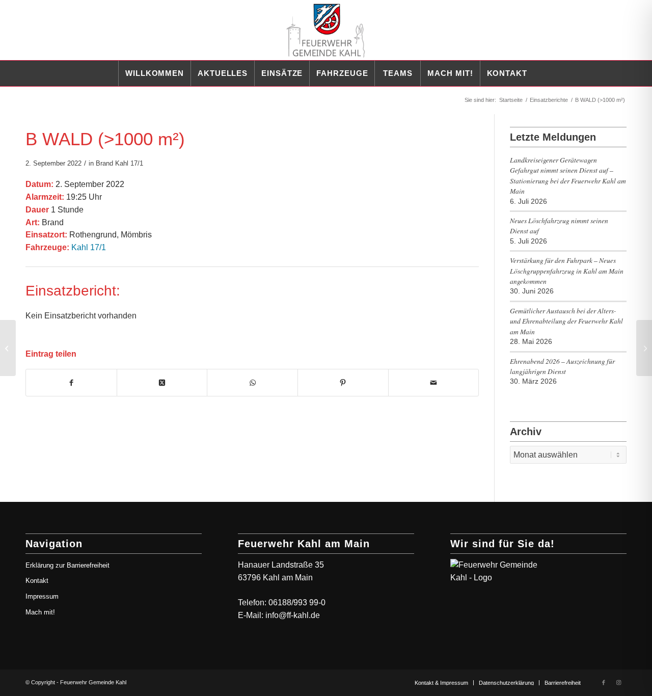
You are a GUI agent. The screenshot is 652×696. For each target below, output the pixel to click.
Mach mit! (40, 612)
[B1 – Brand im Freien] (8, 348)
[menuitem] (154, 73)
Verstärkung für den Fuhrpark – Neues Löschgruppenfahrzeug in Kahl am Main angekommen (566, 270)
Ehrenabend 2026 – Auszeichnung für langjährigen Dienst (562, 366)
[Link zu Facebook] (603, 682)
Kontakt (36, 580)
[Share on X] (162, 382)
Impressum (42, 596)
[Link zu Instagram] (619, 682)
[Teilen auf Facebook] (71, 382)
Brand (104, 163)
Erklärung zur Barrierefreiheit (67, 565)
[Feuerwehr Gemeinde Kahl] (326, 30)
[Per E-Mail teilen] (434, 382)
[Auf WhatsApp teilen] (252, 382)
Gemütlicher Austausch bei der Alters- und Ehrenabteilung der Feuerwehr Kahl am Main (566, 321)
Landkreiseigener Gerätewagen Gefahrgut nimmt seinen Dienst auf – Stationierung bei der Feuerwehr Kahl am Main (568, 175)
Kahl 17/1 (129, 163)
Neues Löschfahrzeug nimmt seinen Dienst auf (559, 225)
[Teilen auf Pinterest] (343, 382)
